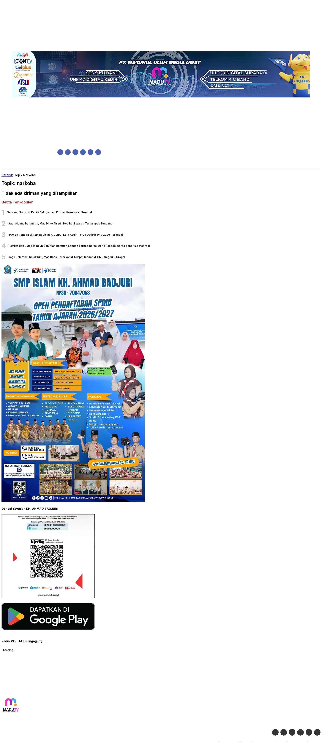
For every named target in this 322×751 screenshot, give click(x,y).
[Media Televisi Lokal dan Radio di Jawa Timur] (10, 705)
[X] (90, 152)
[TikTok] (83, 152)
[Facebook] (60, 152)
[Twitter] (283, 732)
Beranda (7, 175)
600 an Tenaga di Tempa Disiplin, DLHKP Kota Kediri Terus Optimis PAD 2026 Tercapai (65, 234)
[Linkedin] (75, 152)
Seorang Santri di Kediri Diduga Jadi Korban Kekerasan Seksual (49, 212)
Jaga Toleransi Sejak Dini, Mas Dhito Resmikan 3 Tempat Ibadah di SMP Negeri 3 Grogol (66, 257)
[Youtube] (98, 152)
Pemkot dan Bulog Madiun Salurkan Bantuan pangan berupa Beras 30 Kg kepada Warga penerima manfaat (79, 245)
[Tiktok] (309, 732)
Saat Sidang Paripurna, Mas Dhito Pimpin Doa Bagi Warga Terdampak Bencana (60, 223)
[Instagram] (68, 152)
